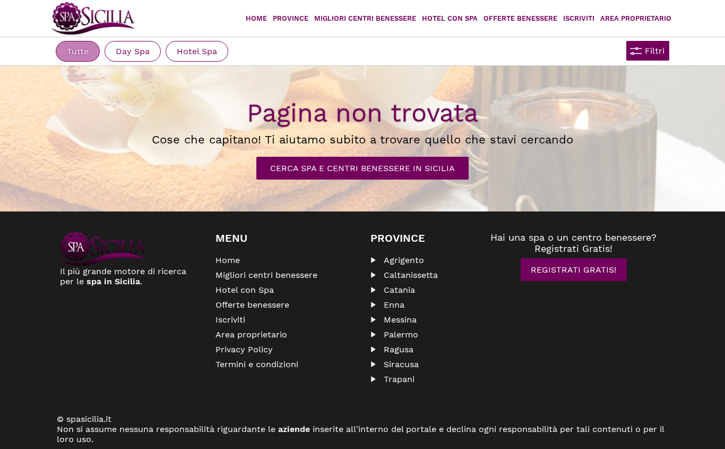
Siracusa (401, 364)
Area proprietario (635, 18)
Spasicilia (93, 18)
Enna (394, 305)
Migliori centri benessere (365, 18)
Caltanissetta (411, 275)
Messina (400, 320)
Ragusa (398, 349)
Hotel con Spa (450, 18)
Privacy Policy (244, 349)
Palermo (401, 334)
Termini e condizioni (256, 364)
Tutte (78, 51)
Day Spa (133, 51)
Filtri (654, 51)
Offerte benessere (252, 305)
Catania (399, 290)
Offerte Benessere (520, 18)
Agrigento (404, 260)
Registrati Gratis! (573, 270)
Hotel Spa (197, 51)
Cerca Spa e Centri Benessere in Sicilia (362, 168)
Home (256, 18)
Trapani (399, 379)
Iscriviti (578, 18)
